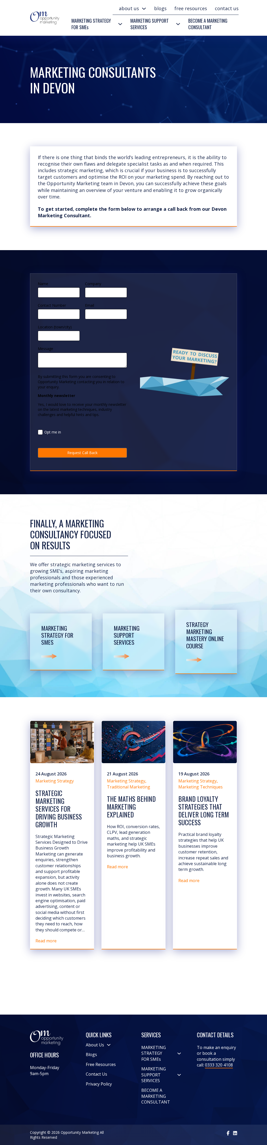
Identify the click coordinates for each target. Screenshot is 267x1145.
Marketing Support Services (126, 635)
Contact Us (227, 8)
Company (93, 283)
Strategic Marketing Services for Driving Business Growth (58, 808)
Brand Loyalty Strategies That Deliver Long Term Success (203, 810)
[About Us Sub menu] (144, 8)
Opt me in (52, 432)
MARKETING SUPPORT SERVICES (149, 24)
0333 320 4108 (219, 1065)
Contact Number (52, 305)
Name (43, 283)
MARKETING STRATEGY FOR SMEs (91, 24)
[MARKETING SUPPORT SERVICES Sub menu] (178, 24)
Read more (46, 941)
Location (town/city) (55, 326)
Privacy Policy (99, 1084)
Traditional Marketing (128, 787)
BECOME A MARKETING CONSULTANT (207, 24)
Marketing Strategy (54, 781)
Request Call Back (82, 452)
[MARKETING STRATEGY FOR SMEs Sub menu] (120, 24)
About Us (129, 8)
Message (45, 348)
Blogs (160, 8)
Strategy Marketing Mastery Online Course (205, 635)
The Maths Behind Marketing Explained (131, 806)
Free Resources (190, 8)
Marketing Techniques (200, 787)
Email (89, 305)
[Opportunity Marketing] (228, 1133)
